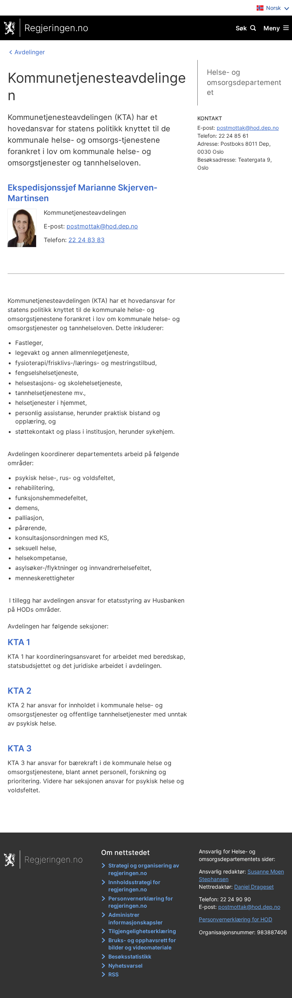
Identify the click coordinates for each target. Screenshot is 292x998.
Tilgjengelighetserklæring (142, 931)
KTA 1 (19, 642)
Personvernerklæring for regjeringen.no (140, 902)
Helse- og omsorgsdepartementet (244, 82)
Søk (241, 28)
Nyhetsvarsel (125, 965)
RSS (113, 974)
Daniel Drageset (254, 886)
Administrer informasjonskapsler (135, 918)
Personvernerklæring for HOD (235, 919)
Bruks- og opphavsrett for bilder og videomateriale (142, 944)
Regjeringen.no (56, 27)
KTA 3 (20, 748)
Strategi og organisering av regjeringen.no (143, 869)
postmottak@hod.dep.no (102, 226)
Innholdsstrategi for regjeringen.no (134, 886)
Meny (271, 28)
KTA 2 (20, 691)
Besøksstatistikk (129, 956)
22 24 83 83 (86, 240)
